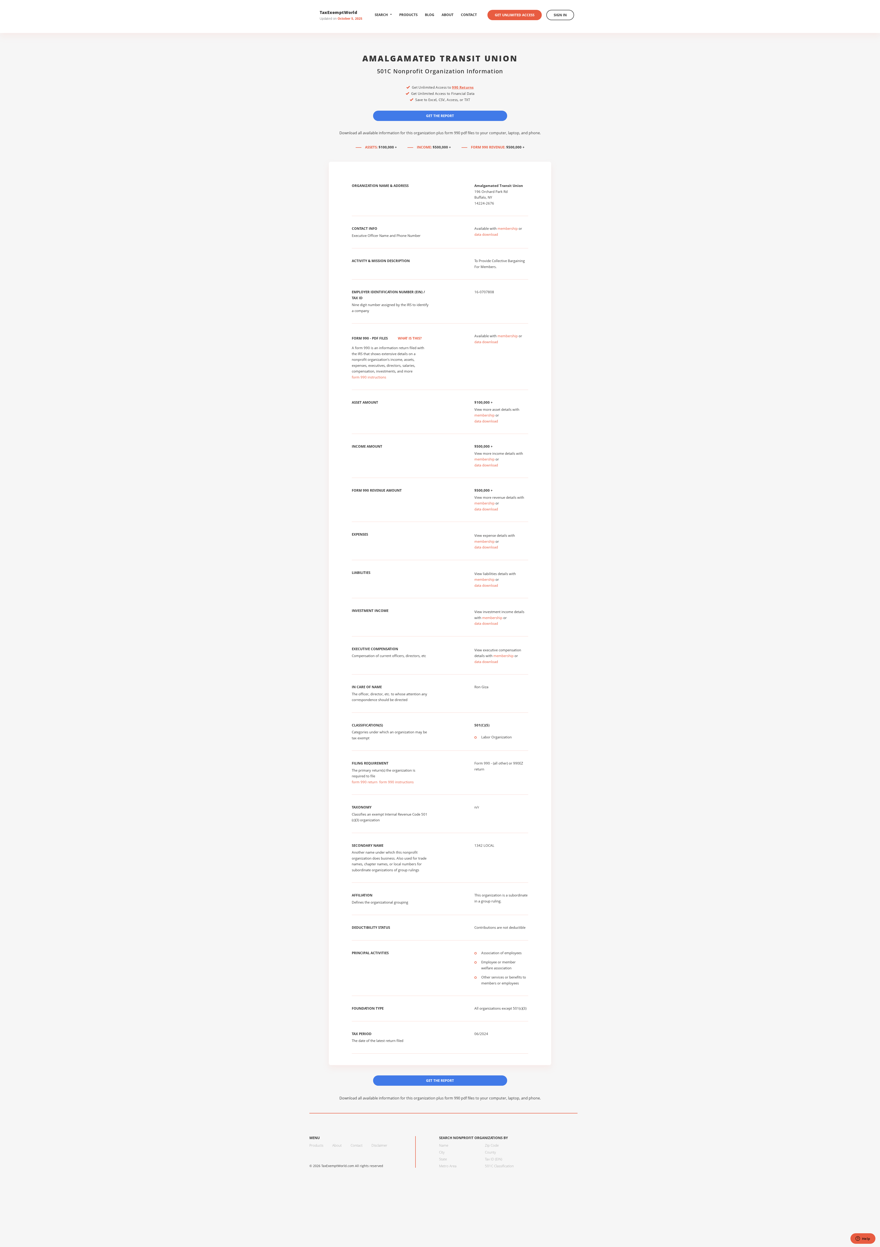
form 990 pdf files (460, 132)
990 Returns (462, 87)
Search (381, 14)
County (490, 1152)
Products (408, 14)
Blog (429, 14)
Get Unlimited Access (514, 15)
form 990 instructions (369, 377)
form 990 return (364, 782)
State (443, 1159)
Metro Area (447, 1166)
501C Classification (499, 1166)
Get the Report (440, 115)
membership (508, 228)
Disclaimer (379, 1145)
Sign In (560, 15)
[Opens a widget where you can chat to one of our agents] (862, 1239)
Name (443, 1145)
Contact (469, 14)
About (448, 14)
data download (486, 234)
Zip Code (492, 1145)
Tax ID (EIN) (493, 1159)
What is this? (409, 338)
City (442, 1152)
